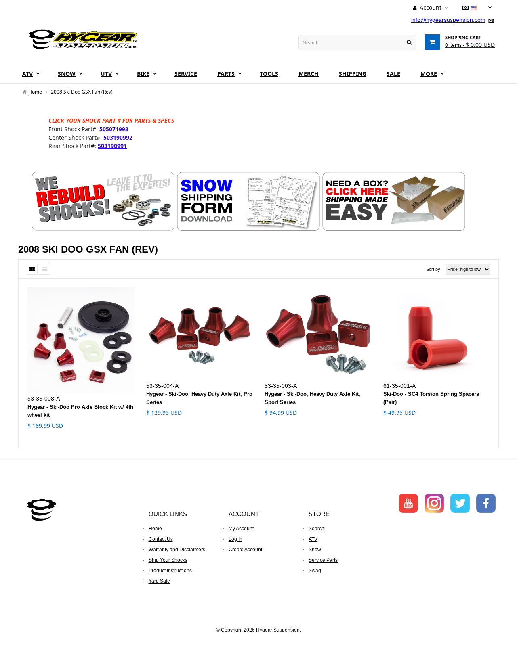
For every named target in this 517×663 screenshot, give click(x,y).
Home (155, 528)
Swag (315, 570)
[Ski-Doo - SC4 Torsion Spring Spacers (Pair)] (436, 333)
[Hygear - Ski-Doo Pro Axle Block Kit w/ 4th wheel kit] (80, 340)
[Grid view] (32, 269)
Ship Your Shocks (168, 560)
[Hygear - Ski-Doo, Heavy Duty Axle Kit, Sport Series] (318, 333)
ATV (313, 539)
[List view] (44, 269)
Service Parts (323, 560)
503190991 (112, 146)
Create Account (245, 549)
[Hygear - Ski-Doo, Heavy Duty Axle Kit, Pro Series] (199, 333)
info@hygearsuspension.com (448, 20)
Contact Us (161, 539)
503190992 (117, 137)
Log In (235, 539)
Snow (315, 549)
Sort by (433, 269)
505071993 (113, 129)
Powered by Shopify (259, 641)
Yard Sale (159, 581)
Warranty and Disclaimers (177, 549)
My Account (241, 528)
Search (316, 528)
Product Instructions (170, 570)
